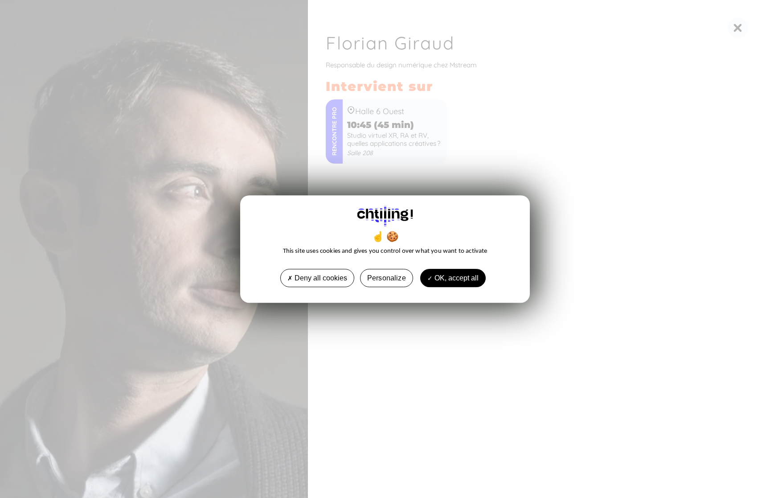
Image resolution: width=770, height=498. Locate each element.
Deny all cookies (320, 278)
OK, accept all (456, 278)
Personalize (386, 278)
